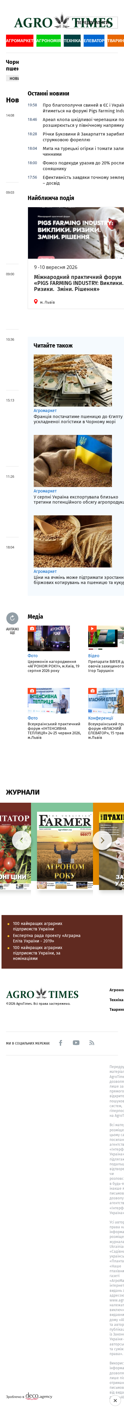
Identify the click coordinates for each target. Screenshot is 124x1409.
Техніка (72, 40)
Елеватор (94, 40)
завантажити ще (12, 631)
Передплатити (92, 22)
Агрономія (48, 40)
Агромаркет (19, 40)
